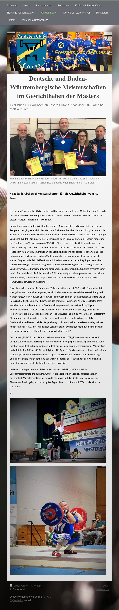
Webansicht (102, 589)
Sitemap (36, 585)
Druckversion (21, 585)
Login (106, 585)
